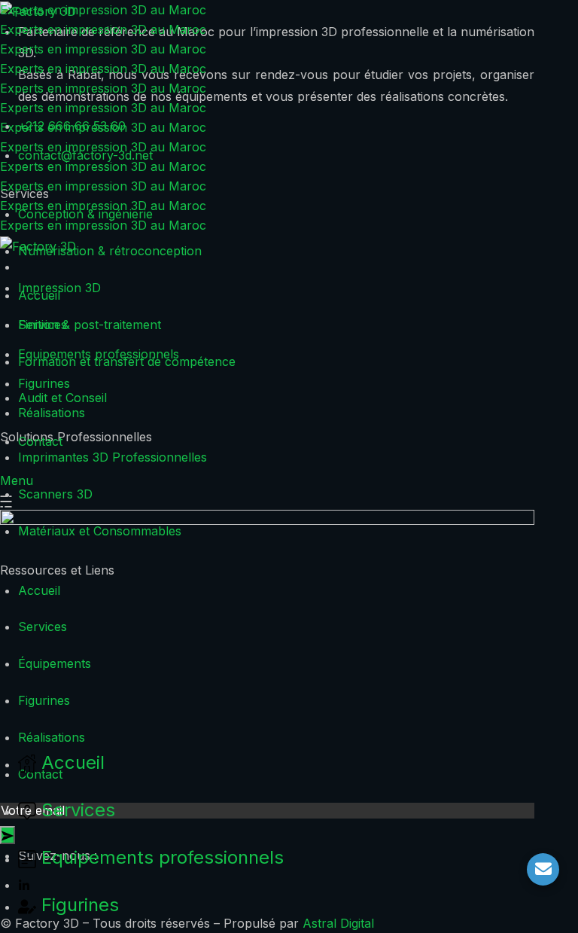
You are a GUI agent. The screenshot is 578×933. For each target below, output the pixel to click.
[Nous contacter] (543, 869)
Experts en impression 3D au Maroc (103, 9)
